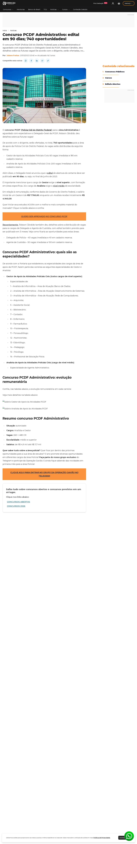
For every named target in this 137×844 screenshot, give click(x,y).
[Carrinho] (119, 3)
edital (50, 173)
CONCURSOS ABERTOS (18, 502)
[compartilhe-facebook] (31, 61)
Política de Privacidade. (102, 837)
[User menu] (113, 3)
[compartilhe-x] (42, 61)
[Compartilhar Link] (48, 61)
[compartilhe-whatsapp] (26, 61)
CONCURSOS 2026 (16, 506)
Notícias (53, 9)
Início (5, 30)
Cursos (65, 9)
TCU (45, 9)
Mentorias (21, 9)
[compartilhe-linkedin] (37, 61)
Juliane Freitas (13, 55)
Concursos (7, 9)
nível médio (59, 186)
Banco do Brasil (34, 9)
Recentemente (10, 225)
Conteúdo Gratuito (80, 9)
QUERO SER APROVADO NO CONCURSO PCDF (44, 216)
